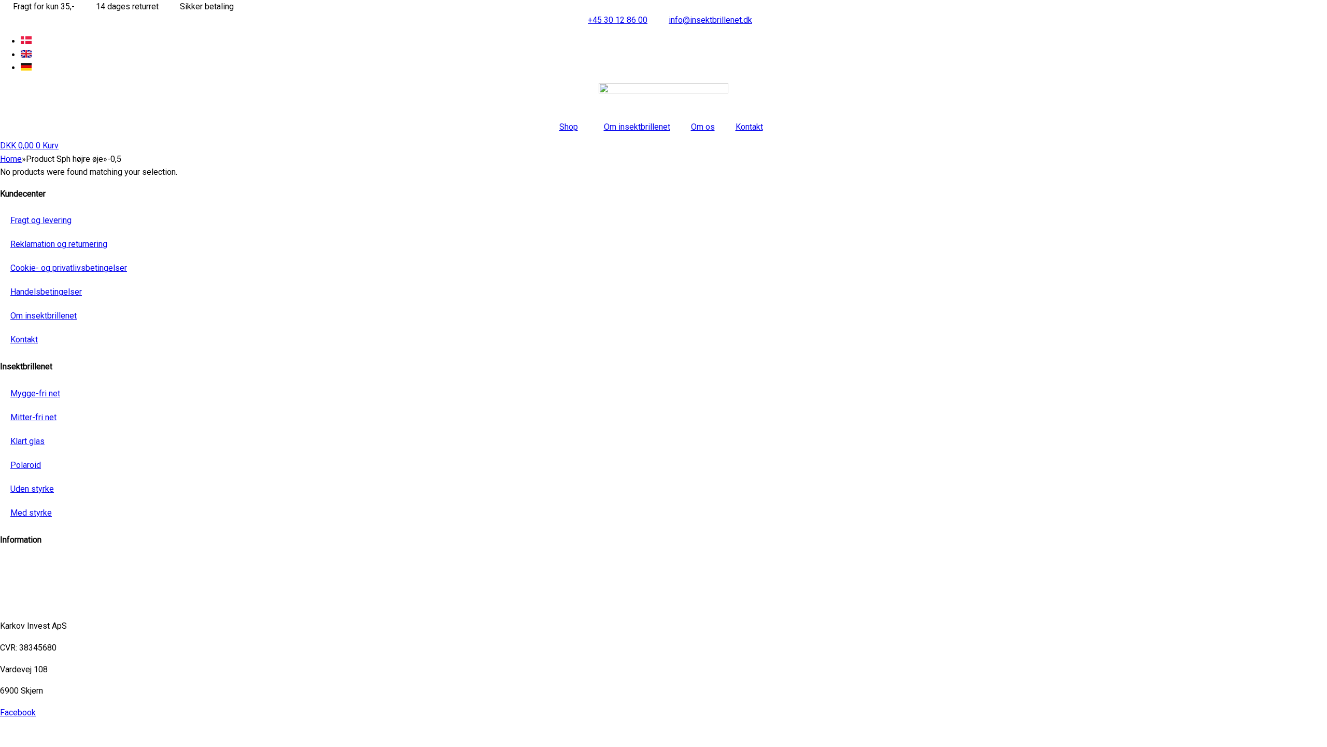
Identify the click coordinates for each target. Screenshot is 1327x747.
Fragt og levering (41, 220)
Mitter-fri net (33, 417)
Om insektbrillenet (637, 127)
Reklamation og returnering (58, 244)
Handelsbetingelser (46, 292)
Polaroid (25, 465)
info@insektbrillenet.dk (41, 561)
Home (11, 159)
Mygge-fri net (35, 393)
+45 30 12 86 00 (30, 605)
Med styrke (31, 513)
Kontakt (749, 127)
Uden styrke (32, 489)
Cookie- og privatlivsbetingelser (68, 268)
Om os (703, 127)
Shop (568, 127)
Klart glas (27, 441)
